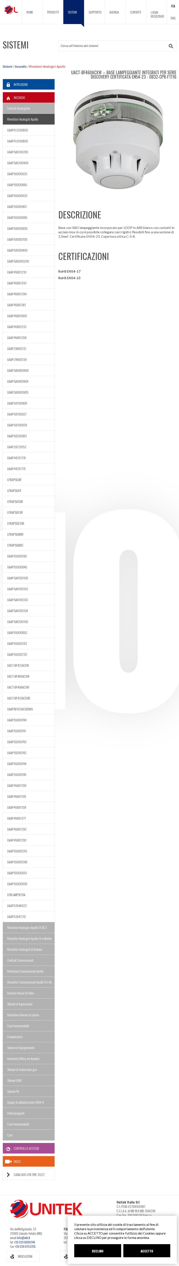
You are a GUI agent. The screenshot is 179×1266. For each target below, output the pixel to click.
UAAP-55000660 (17, 184)
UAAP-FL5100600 (17, 130)
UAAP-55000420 (17, 195)
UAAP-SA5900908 (18, 370)
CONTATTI (135, 12)
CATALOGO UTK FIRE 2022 (29, 1174)
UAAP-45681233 (16, 326)
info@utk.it (23, 1237)
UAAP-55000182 (17, 643)
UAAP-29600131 (16, 348)
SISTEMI (72, 12)
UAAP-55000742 (17, 741)
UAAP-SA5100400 (17, 162)
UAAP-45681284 (17, 293)
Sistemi (7, 66)
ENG (173, 18)
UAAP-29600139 (17, 359)
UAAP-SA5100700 (17, 151)
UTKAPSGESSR (15, 523)
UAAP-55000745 (16, 774)
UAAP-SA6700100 (17, 621)
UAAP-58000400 (17, 250)
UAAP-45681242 (17, 283)
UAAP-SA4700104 (17, 610)
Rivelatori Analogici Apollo (47, 66)
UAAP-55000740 (17, 719)
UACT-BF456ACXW (18, 687)
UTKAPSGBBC (15, 545)
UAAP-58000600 (17, 228)
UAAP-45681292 (17, 829)
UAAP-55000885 (17, 217)
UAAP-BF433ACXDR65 (20, 709)
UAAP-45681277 (16, 818)
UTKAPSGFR (14, 490)
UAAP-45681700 (16, 785)
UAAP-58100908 (17, 403)
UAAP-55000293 (17, 851)
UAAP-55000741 (16, 730)
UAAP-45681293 (16, 840)
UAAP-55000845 (17, 567)
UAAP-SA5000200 (18, 261)
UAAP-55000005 (17, 883)
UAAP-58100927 (17, 414)
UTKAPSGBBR (15, 534)
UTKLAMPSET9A (16, 894)
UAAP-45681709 (16, 807)
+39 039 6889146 (24, 1242)
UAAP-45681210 (16, 272)
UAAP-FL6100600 (17, 141)
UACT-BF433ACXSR (18, 698)
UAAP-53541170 (16, 916)
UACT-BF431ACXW (18, 665)
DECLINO (97, 1251)
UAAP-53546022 (17, 905)
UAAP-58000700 (17, 239)
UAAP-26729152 (16, 446)
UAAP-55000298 (17, 861)
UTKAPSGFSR (15, 512)
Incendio (21, 66)
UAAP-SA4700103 (17, 599)
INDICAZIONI (25, 1256)
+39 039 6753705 (25, 1246)
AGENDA (114, 12)
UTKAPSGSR (14, 479)
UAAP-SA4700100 (17, 577)
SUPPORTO (95, 12)
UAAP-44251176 (16, 457)
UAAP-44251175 (16, 468)
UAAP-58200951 (17, 435)
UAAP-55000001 (17, 872)
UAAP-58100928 (17, 425)
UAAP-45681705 (16, 796)
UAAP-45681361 (16, 304)
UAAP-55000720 (17, 654)
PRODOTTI (53, 12)
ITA (173, 5)
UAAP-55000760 (17, 556)
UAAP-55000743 (16, 752)
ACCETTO (147, 1251)
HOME (29, 12)
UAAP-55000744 (16, 763)
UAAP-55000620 (17, 173)
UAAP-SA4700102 (17, 588)
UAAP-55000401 (17, 206)
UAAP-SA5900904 (17, 381)
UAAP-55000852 (17, 632)
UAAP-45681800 (17, 315)
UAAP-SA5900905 (17, 392)
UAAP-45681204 (17, 337)
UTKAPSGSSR (15, 501)
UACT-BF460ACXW (18, 676)
